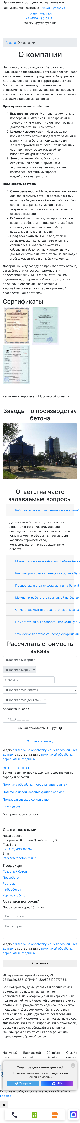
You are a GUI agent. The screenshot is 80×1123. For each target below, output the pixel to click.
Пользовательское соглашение (26, 799)
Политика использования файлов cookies (33, 792)
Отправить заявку (40, 741)
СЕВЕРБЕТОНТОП (16, 768)
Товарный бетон (15, 871)
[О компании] (40, 451)
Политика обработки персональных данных (35, 784)
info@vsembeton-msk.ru (20, 858)
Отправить (40, 963)
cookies (5, 1096)
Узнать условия (53, 8)
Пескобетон (11, 877)
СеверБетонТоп (40, 14)
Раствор (9, 883)
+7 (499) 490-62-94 (40, 18)
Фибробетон (12, 889)
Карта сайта (12, 807)
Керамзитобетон (15, 895)
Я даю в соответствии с (40, 754)
